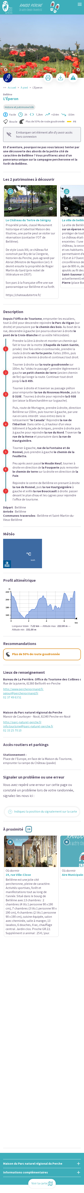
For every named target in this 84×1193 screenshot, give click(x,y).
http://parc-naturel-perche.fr (22, 660)
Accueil (12, 87)
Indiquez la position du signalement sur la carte (45, 750)
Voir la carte (39, 1183)
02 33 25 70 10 (12, 669)
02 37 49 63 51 (12, 636)
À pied (24, 87)
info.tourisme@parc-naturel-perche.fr (28, 665)
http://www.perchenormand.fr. (23, 627)
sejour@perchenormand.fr (20, 631)
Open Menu (79, 4)
